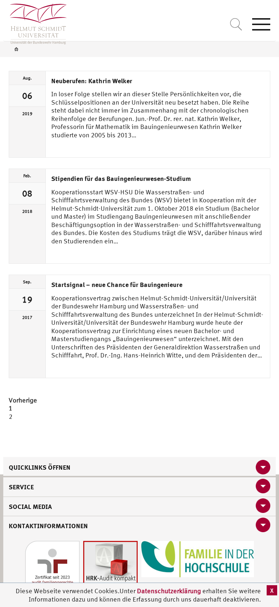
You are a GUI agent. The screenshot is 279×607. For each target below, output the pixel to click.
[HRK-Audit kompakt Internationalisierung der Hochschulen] (110, 567)
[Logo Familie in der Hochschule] (197, 558)
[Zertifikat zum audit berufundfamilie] (52, 567)
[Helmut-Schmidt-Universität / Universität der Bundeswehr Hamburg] (35, 22)
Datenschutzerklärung (169, 591)
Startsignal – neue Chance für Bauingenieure (116, 284)
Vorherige (23, 400)
